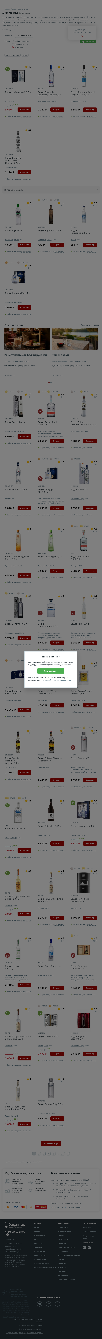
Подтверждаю (51, 671)
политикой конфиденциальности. (56, 680)
